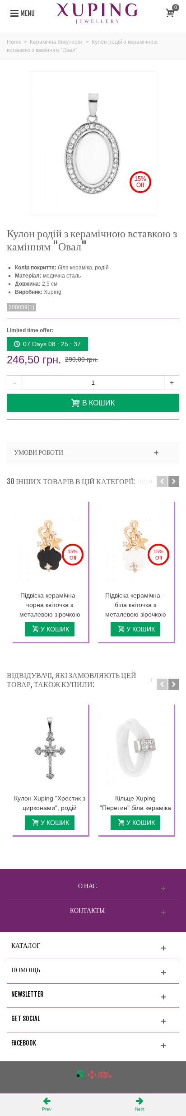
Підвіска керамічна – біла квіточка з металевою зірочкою (135, 605)
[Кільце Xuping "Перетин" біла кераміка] (135, 747)
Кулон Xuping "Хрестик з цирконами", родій (49, 803)
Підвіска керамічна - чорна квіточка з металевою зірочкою (49, 605)
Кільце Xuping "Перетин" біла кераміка (135, 803)
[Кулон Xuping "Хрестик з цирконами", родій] (49, 747)
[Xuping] (97, 13)
